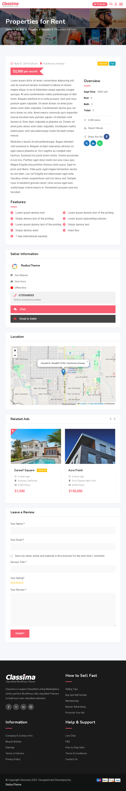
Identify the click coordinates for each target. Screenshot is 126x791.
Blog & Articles (13, 741)
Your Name (17, 523)
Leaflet (83, 403)
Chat (22, 309)
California (32, 480)
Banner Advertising (75, 706)
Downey (22, 480)
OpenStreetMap (97, 403)
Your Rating (17, 578)
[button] (63, 372)
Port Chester (78, 480)
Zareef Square (24, 470)
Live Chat (70, 735)
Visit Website (21, 275)
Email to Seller (28, 318)
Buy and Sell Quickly (76, 695)
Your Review (18, 589)
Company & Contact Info (19, 735)
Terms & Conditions (76, 753)
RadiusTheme (30, 265)
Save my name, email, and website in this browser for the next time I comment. (60, 555)
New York (91, 480)
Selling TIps (71, 689)
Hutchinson (49, 63)
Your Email (17, 539)
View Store (20, 281)
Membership (72, 700)
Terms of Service (15, 753)
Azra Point (75, 470)
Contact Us (71, 759)
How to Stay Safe (74, 747)
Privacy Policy (13, 759)
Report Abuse (95, 128)
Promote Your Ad (74, 712)
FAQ (67, 741)
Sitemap (10, 747)
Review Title (18, 562)
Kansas (60, 63)
